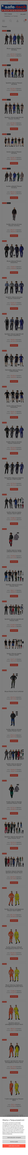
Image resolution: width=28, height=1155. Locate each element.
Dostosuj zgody (14, 1141)
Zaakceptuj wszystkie (14, 1145)
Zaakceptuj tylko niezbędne (14, 1137)
